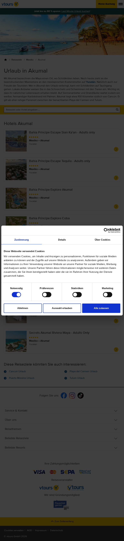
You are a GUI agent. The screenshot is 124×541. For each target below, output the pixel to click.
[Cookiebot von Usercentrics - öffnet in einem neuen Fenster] (106, 230)
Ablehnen (22, 308)
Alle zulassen (101, 308)
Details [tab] (62, 239)
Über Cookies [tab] (102, 239)
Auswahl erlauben (62, 308)
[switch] (46, 294)
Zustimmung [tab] (21, 239)
